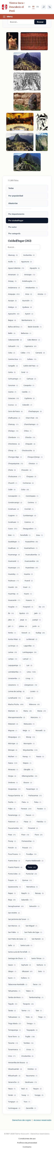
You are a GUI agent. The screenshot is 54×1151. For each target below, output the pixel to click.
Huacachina (31, 541)
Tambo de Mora (15, 997)
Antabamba (31, 287)
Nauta (40, 756)
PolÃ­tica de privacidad (27, 1143)
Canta (11, 372)
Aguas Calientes (16, 268)
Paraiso (41, 808)
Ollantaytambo (29, 776)
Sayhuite (26, 965)
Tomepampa (14, 1030)
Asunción (27, 300)
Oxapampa (14, 789)
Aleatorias (13, 203)
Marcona (35, 717)
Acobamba (28, 255)
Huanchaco (31, 567)
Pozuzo (27, 847)
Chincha (30, 437)
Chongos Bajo (15, 457)
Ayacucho (13, 314)
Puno (32, 867)
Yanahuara (31, 1082)
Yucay (25, 1095)
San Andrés (14, 913)
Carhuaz (31, 379)
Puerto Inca (14, 860)
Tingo (41, 1017)
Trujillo (30, 1036)
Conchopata (32, 496)
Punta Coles (14, 874)
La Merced (31, 639)
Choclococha (28, 450)
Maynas (12, 730)
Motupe (12, 750)
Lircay (29, 678)
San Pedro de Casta (17, 939)
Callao (25, 353)
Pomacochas (28, 841)
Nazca (12, 763)
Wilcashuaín (14, 1075)
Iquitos (23, 613)
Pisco (25, 834)
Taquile (12, 1004)
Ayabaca (27, 307)
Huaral (29, 580)
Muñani (12, 756)
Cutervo (29, 522)
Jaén (37, 613)
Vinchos (32, 1069)
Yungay (39, 1095)
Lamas (12, 652)
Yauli (24, 1088)
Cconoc (12, 405)
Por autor (12, 227)
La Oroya (13, 646)
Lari (29, 665)
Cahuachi (13, 346)
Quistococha (14, 887)
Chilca (27, 431)
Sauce (11, 965)
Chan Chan (32, 418)
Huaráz (12, 587)
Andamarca (14, 287)
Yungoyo (13, 1101)
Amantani (13, 274)
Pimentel (33, 828)
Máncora (34, 704)
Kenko (12, 633)
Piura (38, 834)
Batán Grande (34, 327)
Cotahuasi (13, 509)
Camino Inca (14, 359)
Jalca (11, 620)
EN (29, 6)
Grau (39, 535)
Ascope (12, 300)
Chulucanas (14, 476)
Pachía (12, 802)
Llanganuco (30, 685)
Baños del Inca (15, 327)
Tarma (25, 1010)
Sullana (25, 978)
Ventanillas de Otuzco (18, 1062)
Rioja (11, 900)
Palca (37, 802)
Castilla (26, 392)
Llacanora (13, 685)
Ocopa (12, 776)
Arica (28, 294)
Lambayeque (29, 652)
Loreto (34, 691)
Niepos (27, 763)
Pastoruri (13, 821)
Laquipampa (14, 665)
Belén (11, 333)
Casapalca (29, 385)
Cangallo (13, 366)
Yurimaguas (14, 1108)
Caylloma (29, 398)
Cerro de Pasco (15, 411)
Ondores (13, 782)
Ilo (11, 613)
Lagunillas (29, 646)
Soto (41, 971)
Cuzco (12, 528)
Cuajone (12, 515)
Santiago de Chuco (17, 958)
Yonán (12, 1095)
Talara (29, 991)
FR (37, 6)
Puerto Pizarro (15, 867)
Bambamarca (28, 320)
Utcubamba (27, 1056)
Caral (24, 372)
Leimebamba (14, 672)
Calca (11, 353)
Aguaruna (26, 261)
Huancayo (14, 567)
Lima (31, 672)
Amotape (29, 274)
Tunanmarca (14, 1049)
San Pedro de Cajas (33, 932)
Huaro (28, 594)
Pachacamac (35, 795)
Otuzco (27, 782)
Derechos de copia (21, 1120)
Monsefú (40, 730)
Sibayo (12, 971)
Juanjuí (37, 620)
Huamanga (14, 554)
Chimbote (13, 437)
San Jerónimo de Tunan (18, 919)
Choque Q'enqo (35, 457)
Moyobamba (30, 750)
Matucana (29, 724)
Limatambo (14, 678)
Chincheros (14, 444)
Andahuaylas (29, 281)
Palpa (11, 808)
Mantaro (13, 711)
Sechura (41, 965)
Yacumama (31, 1075)
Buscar (40, 22)
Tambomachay (36, 997)
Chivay (12, 450)
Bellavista (26, 333)
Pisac (12, 834)
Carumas (13, 385)
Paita (25, 802)
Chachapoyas (35, 411)
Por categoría (14, 233)
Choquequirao (15, 463)
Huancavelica (32, 561)
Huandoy (13, 574)
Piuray (12, 841)
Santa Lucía (26, 945)
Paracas (26, 808)
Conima (32, 502)
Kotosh (26, 633)
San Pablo (13, 932)
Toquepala (31, 1030)
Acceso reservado (42, 1120)
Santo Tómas (37, 958)
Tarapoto (28, 1004)
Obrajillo (28, 769)
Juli (10, 626)
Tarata (12, 1010)
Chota (12, 470)
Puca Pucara (14, 854)
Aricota (42, 294)
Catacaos (13, 398)
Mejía (26, 730)
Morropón (29, 743)
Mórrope (13, 743)
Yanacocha (13, 1082)
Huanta (28, 574)
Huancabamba (32, 554)
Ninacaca (13, 769)
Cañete (31, 359)
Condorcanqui (15, 502)
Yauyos (37, 1088)
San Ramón (37, 939)
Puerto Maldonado (34, 860)
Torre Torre (13, 1036)
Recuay (39, 893)
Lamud (27, 659)
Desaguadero (29, 528)
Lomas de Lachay (16, 691)
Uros (11, 1056)
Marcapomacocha (16, 717)
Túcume (13, 1043)
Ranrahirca (32, 887)
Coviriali (29, 509)
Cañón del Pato (30, 366)
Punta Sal (31, 874)
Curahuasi (13, 522)
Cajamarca (30, 346)
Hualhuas (13, 548)
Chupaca (31, 476)
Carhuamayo (14, 379)
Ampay (12, 281)
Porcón (12, 847)
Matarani (13, 724)
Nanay (27, 756)
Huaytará (28, 607)
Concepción (14, 496)
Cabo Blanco (33, 340)
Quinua (27, 880)
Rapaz (12, 893)
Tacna (37, 984)
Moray (30, 737)
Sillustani (27, 971)
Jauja (23, 620)
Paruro (30, 815)
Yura (27, 1101)
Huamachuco (30, 548)
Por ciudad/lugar (15, 220)
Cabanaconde (15, 340)
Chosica (33, 463)
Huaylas (12, 607)
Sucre (11, 978)
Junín (36, 626)
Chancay (13, 424)
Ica (42, 607)
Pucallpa (31, 854)
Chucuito (26, 470)
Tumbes (28, 1043)
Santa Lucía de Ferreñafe (19, 952)
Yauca (11, 1088)
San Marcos (14, 926)
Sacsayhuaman (15, 906)
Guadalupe (13, 541)
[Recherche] (43, 7)
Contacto (27, 1147)
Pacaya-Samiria (15, 795)
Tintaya (31, 1023)
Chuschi (12, 483)
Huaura (30, 600)
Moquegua (14, 737)
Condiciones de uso (27, 1138)
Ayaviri (29, 314)
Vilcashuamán (15, 1069)
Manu (27, 711)
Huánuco (13, 580)
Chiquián (30, 444)
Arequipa (14, 294)
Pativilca (41, 821)
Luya (29, 698)
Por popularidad (15, 195)
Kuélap (40, 633)
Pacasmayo (32, 789)
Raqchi (25, 893)
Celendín (27, 405)
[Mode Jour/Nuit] (49, 7)
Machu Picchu (15, 704)
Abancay (13, 255)
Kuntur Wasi (14, 639)
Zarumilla (31, 1108)
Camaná (40, 353)
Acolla (11, 261)
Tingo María (14, 1023)
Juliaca (23, 626)
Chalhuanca (14, 418)
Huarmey (13, 594)
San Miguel (31, 926)
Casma (12, 392)
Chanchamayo (31, 424)
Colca (25, 489)
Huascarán (14, 600)
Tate (39, 1010)
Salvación (34, 906)
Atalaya (12, 307)
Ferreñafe (25, 535)
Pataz (27, 821)
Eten (11, 535)
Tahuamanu (14, 991)
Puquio (12, 880)
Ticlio (29, 1017)
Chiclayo (13, 431)
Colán (11, 489)
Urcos (30, 1049)
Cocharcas (28, 483)
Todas (11, 188)
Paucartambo (15, 828)
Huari (26, 587)
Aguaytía (34, 268)
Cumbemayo (29, 515)
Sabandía (26, 900)
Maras (41, 711)
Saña (11, 945)
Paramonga (14, 815)
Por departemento (16, 214)
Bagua (12, 320)
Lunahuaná (14, 698)
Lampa (12, 659)
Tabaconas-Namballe (17, 984)
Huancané (13, 561)
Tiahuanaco (14, 1017)
